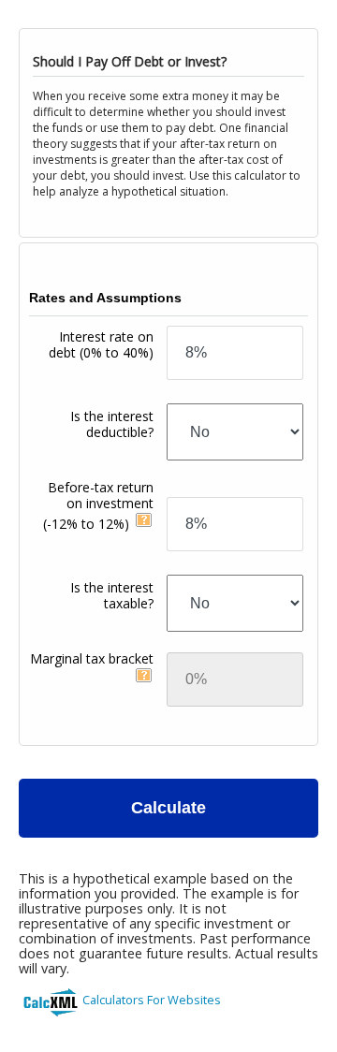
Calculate (168, 807)
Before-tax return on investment (98, 505)
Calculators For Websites (151, 999)
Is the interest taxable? (112, 595)
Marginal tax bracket (92, 658)
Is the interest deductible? (112, 424)
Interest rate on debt (101, 344)
